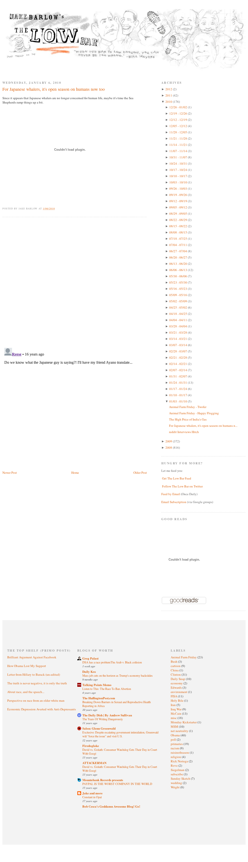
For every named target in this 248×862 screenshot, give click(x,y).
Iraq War (176, 709)
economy (177, 683)
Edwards (177, 687)
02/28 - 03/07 (178, 351)
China (175, 670)
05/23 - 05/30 (178, 282)
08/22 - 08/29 (178, 220)
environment (179, 692)
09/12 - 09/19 (178, 201)
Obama (176, 735)
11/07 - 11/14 (178, 151)
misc (174, 718)
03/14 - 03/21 (178, 339)
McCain (176, 713)
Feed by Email (170, 494)
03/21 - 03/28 (178, 332)
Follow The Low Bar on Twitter (182, 486)
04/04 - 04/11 (178, 320)
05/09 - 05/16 (178, 295)
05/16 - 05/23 (178, 288)
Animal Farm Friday (184, 657)
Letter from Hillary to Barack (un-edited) (33, 674)
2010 (169, 101)
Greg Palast (90, 658)
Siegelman (178, 770)
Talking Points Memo (96, 684)
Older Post (140, 472)
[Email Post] (57, 208)
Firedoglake (90, 745)
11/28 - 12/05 (178, 132)
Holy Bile (177, 700)
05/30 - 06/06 (178, 276)
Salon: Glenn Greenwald (99, 728)
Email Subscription (173, 502)
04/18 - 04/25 (178, 313)
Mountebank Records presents (102, 780)
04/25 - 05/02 (178, 307)
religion (176, 757)
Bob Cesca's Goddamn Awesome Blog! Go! (111, 806)
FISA (174, 696)
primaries (177, 744)
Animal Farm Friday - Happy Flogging (194, 413)
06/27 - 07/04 (178, 251)
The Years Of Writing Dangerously (102, 719)
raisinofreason (180, 752)
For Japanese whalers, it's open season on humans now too (53, 89)
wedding (177, 783)
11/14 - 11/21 (178, 145)
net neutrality (180, 731)
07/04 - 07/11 (178, 245)
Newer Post (9, 472)
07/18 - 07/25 (178, 238)
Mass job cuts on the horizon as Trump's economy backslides (117, 675)
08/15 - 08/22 (178, 226)
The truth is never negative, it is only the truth (37, 683)
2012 (169, 89)
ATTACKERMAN (94, 762)
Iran (173, 705)
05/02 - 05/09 (178, 301)
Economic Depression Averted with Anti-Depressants (41, 709)
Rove (174, 765)
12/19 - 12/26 (178, 113)
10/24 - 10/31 (178, 163)
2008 (169, 447)
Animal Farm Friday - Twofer (187, 407)
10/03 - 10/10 (178, 182)
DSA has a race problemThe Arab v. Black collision (112, 662)
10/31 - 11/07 (178, 157)
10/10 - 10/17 (178, 176)
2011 (169, 95)
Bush (174, 661)
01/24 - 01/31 (178, 382)
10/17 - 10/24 (178, 170)
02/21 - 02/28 (178, 357)
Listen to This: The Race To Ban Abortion (106, 689)
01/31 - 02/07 (178, 376)
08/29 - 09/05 (178, 213)
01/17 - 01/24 (178, 389)
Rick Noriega (180, 761)
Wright (175, 787)
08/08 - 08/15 (178, 232)
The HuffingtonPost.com (98, 698)
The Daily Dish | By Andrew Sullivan (107, 715)
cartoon (176, 666)
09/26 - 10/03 (178, 188)
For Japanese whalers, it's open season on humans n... (203, 425)
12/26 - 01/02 (178, 107)
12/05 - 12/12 (178, 126)
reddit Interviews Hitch (184, 432)
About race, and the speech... (25, 692)
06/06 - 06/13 (178, 270)
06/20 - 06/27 (178, 257)
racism (175, 748)
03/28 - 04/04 (178, 326)
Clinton (176, 674)
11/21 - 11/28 (178, 138)
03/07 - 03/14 (178, 345)
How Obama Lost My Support (26, 666)
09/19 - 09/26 (178, 195)
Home (75, 472)
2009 (169, 441)
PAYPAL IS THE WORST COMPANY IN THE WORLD (117, 784)
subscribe (177, 774)
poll (174, 739)
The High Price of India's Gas (188, 419)
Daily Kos (89, 671)
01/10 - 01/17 (178, 395)
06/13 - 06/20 (178, 263)
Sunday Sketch (181, 778)
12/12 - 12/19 (178, 119)
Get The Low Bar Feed (176, 478)
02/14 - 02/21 (178, 364)
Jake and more (92, 793)
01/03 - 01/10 (178, 401)
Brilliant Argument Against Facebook (31, 657)
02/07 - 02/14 (178, 370)
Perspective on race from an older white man (36, 700)
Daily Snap (178, 679)
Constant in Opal (92, 797)
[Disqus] (74, 282)
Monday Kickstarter (184, 722)
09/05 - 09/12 (178, 207)
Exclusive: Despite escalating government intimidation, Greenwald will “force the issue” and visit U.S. (120, 734)
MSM (175, 726)
